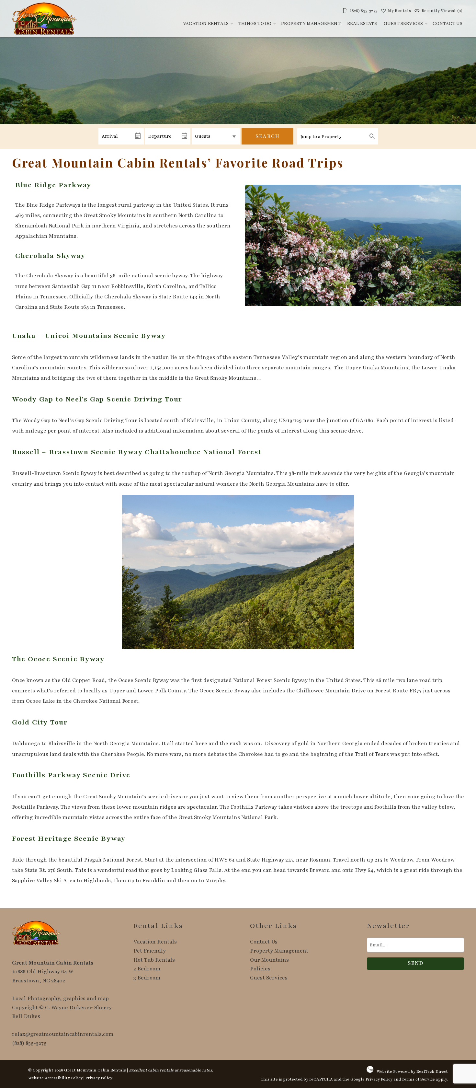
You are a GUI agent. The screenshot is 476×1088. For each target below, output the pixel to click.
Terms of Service (418, 1079)
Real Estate (362, 23)
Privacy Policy (98, 1078)
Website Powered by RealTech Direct (412, 1071)
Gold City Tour (40, 722)
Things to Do (254, 23)
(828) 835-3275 (29, 1043)
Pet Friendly (149, 951)
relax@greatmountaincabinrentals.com (63, 1034)
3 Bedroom (147, 977)
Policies (260, 968)
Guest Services (403, 23)
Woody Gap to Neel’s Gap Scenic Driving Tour (97, 399)
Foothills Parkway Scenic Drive (71, 775)
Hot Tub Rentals (154, 960)
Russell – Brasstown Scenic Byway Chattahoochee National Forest (137, 452)
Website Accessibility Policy (55, 1078)
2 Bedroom (147, 968)
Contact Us (447, 23)
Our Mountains (269, 960)
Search (267, 136)
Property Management (311, 23)
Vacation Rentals (206, 23)
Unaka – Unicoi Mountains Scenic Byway (89, 336)
